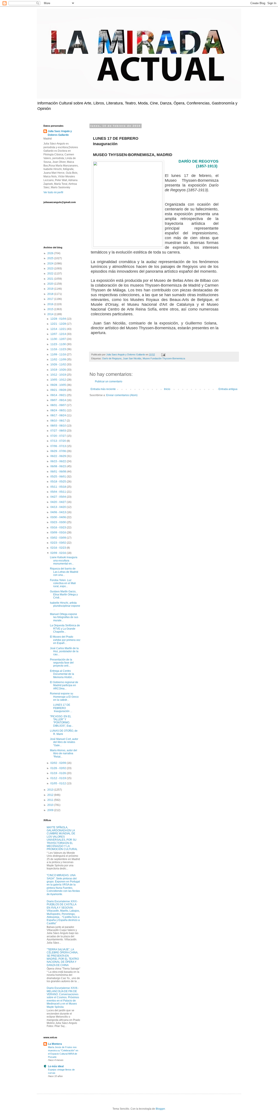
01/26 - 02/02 (58, 768)
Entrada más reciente (103, 389)
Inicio (167, 389)
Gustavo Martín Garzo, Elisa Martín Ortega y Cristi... (64, 594)
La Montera (55, 1043)
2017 (50, 299)
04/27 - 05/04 (58, 496)
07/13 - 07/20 (58, 440)
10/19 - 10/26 (58, 369)
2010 (50, 804)
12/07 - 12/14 (58, 334)
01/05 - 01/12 (58, 783)
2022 (50, 273)
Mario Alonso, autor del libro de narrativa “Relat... (63, 753)
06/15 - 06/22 (58, 461)
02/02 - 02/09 (58, 762)
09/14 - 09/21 (58, 395)
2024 (50, 263)
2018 (50, 294)
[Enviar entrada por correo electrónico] (163, 354)
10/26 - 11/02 (58, 364)
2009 (50, 810)
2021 (50, 278)
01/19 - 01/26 (58, 773)
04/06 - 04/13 (58, 512)
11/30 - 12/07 (58, 339)
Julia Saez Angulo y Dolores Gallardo (60, 133)
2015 (50, 309)
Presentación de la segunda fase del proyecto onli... (62, 662)
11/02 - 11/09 (58, 359)
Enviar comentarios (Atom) (121, 395)
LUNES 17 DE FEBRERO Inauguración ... (61, 708)
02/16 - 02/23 (58, 547)
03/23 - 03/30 (58, 522)
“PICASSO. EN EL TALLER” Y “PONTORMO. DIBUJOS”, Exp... (61, 721)
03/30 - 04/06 (58, 517)
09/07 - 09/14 (58, 400)
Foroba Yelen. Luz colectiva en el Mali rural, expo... (63, 583)
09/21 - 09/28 (58, 389)
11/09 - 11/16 (58, 354)
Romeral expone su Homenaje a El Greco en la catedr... (64, 696)
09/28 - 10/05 (58, 384)
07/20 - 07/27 (58, 435)
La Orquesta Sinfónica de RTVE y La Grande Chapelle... (65, 628)
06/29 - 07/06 (58, 451)
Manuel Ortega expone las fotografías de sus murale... (64, 617)
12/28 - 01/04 (58, 318)
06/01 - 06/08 (58, 471)
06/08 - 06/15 (58, 466)
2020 (50, 283)
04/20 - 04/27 (58, 502)
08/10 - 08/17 (58, 420)
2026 (50, 253)
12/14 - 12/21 (58, 329)
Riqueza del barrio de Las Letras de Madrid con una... (64, 571)
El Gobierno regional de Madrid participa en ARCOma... (64, 685)
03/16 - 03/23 (58, 527)
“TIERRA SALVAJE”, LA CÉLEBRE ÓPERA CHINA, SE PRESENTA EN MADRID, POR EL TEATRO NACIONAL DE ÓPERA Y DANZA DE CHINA (63, 957)
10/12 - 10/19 (58, 374)
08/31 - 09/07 (58, 405)
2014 (50, 314)
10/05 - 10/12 (58, 379)
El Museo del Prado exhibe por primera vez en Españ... (65, 640)
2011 (50, 799)
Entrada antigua (227, 389)
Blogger (160, 1108)
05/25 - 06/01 (58, 476)
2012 (50, 794)
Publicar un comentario (108, 381)
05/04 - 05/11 (58, 491)
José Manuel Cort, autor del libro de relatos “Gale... (64, 742)
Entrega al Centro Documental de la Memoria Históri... (62, 674)
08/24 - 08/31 (58, 410)
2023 (50, 268)
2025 (50, 258)
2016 (50, 304)
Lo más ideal (56, 1066)
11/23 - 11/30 (58, 344)
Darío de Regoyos (112, 358)
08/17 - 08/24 (58, 415)
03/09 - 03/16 (58, 532)
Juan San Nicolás (132, 358)
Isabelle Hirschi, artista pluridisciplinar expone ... (65, 606)
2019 (50, 288)
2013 (50, 789)
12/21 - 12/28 (58, 323)
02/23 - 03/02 (58, 542)
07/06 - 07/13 (58, 446)
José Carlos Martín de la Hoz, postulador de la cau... (64, 651)
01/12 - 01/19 (58, 778)
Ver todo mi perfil (53, 192)
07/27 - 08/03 (58, 430)
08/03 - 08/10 (58, 425)
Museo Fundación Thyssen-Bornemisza (164, 358)
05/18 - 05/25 (58, 481)
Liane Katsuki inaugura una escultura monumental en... (63, 560)
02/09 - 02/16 (58, 552)
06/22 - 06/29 (58, 456)
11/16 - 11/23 (58, 349)
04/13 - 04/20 (58, 507)
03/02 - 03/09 (58, 537)
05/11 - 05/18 (58, 486)
